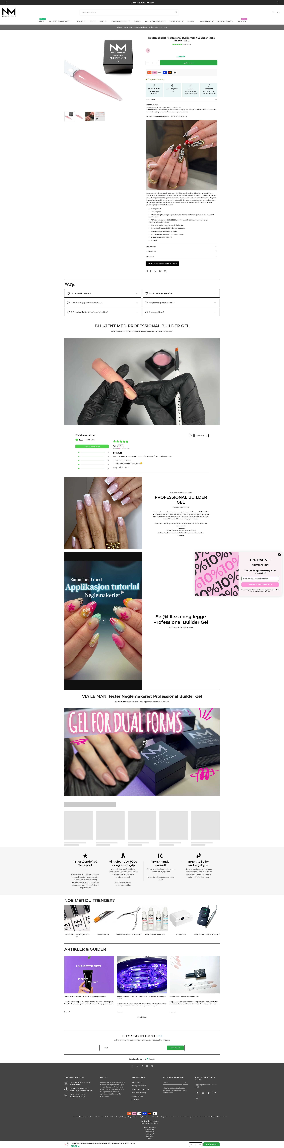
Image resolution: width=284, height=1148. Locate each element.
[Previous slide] (6, 2)
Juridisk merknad (137, 1096)
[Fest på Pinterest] (160, 271)
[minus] (148, 63)
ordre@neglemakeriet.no (150, 1123)
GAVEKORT (191, 21)
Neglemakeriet (67, 1142)
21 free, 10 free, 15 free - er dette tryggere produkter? (85, 997)
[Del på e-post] (165, 271)
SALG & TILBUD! (175, 21)
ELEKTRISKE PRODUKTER (119, 21)
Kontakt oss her (75, 1084)
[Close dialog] (279, 554)
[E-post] (151, 1066)
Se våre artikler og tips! (78, 1096)
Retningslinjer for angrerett (140, 1089)
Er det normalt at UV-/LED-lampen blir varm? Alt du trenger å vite (141, 998)
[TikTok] (142, 1066)
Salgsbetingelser (137, 1082)
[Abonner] (185, 1082)
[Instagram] (137, 1066)
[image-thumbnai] (69, 116)
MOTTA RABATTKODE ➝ (260, 584)
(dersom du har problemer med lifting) (181, 530)
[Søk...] (175, 12)
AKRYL (102, 21)
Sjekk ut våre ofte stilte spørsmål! (81, 1090)
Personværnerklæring (139, 1093)
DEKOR (136, 21)
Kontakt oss (135, 1100)
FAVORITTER (242, 21)
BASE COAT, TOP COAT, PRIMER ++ (60, 21)
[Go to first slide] (278, 2)
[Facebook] (132, 1066)
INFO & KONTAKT (205, 21)
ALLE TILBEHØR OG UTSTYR (154, 21)
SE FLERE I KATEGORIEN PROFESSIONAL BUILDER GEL (162, 263)
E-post (166, 1082)
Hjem (119, 27)
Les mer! (67, 1012)
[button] (177, 45)
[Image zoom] (101, 74)
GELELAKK (80, 21)
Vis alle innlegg (141, 1017)
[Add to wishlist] (148, 50)
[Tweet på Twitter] (155, 271)
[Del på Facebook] (150, 271)
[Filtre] (191, 435)
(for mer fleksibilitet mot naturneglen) (176, 533)
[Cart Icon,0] (278, 12)
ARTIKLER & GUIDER (224, 21)
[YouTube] (146, 1066)
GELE (91, 21)
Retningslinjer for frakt (139, 1086)
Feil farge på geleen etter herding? (184, 997)
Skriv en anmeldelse (92, 446)
